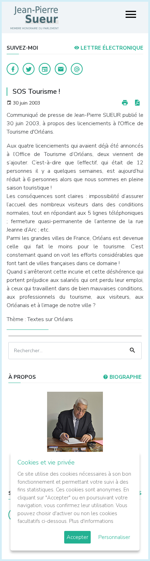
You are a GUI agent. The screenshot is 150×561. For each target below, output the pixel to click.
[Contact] (61, 69)
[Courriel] (77, 69)
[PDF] (137, 103)
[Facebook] (12, 69)
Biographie (125, 377)
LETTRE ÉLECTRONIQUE (111, 47)
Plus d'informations (91, 521)
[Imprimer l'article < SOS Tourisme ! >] (124, 103)
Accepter (77, 537)
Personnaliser (114, 537)
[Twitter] (29, 69)
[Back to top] (128, 539)
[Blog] (45, 69)
